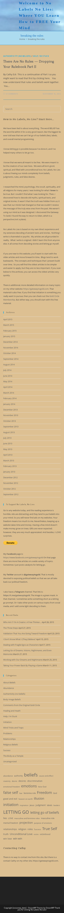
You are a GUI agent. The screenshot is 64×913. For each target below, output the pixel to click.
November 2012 (10, 483)
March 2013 (8, 460)
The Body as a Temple (13, 755)
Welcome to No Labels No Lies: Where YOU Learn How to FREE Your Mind (40, 15)
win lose (7, 838)
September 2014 (10, 359)
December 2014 (10, 341)
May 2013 (7, 449)
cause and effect (46, 775)
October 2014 (9, 353)
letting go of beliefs (44, 812)
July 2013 (7, 437)
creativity (7, 781)
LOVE (10, 818)
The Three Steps (10, 628)
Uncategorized (10, 761)
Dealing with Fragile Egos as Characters (21, 644)
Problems (7, 733)
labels (49, 805)
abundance (8, 776)
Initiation (7, 722)
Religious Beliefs (10, 744)
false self (10, 792)
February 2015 (9, 330)
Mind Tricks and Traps (13, 727)
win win (17, 838)
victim (36, 834)
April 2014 (7, 387)
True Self (49, 828)
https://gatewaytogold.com (36, 288)
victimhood (45, 834)
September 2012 (10, 494)
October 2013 (9, 421)
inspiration (24, 805)
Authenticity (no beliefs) (17, 56)
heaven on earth (25, 799)
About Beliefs (9, 682)
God (55, 793)
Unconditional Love (21, 834)
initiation (10, 804)
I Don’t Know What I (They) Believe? (19, 639)
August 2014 (9, 364)
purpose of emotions (43, 823)
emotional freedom (11, 786)
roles (30, 829)
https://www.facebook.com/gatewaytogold (23, 557)
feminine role (30, 793)
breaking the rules (36, 39)
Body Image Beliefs (12, 699)
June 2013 (7, 443)
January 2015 (9, 336)
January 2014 (9, 404)
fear (20, 793)
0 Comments (12, 94)
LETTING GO (16, 812)
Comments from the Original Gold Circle (21, 705)
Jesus (32, 805)
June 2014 (7, 375)
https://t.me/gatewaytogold (16, 595)
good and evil (10, 798)
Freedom (44, 792)
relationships (10, 829)
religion (22, 829)
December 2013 (10, 409)
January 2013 (9, 471)
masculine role (47, 818)
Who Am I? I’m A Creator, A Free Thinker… (22, 622)
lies (5, 818)
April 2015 (7, 319)
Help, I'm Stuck (41, 56)
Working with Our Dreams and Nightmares (23, 659)
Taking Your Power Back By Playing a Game (22, 665)
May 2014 (7, 381)
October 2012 (9, 488)
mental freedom (10, 822)
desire (14, 781)
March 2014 (8, 392)
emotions (29, 785)
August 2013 (9, 432)
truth (6, 834)
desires (22, 780)
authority (18, 775)
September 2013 (10, 426)
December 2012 (10, 477)
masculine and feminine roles (27, 818)
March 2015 (8, 325)
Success (6, 750)
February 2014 (9, 398)
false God (42, 786)
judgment (41, 805)
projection (26, 822)
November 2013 (10, 415)
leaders (56, 805)
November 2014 (10, 347)
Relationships (9, 739)
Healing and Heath (12, 710)
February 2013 (9, 466)
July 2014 (7, 370)
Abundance (8, 688)
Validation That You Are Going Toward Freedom (25, 633)
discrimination (34, 780)
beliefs (31, 775)
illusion (39, 798)
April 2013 (7, 454)
